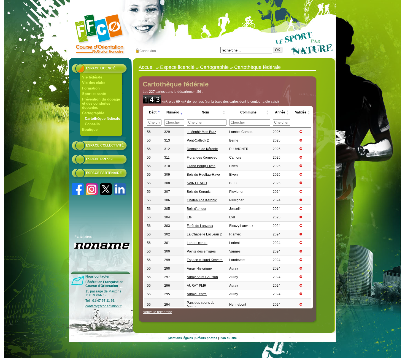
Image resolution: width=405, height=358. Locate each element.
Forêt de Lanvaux (200, 226)
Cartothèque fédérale (102, 118)
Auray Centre (197, 294)
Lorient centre (197, 243)
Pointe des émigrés (201, 251)
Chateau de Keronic (202, 200)
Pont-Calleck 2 (198, 140)
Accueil (147, 67)
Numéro (172, 112)
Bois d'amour (196, 209)
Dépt (152, 112)
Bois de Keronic (198, 192)
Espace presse (100, 159)
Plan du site (228, 338)
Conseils (92, 124)
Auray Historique (199, 268)
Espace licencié (101, 68)
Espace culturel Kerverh (205, 260)
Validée (300, 112)
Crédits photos (206, 338)
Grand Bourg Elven (201, 166)
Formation (91, 88)
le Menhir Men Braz (201, 132)
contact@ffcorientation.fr (103, 306)
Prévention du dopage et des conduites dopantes (101, 103)
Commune (248, 112)
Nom (205, 112)
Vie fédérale (92, 77)
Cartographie (93, 113)
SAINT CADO (197, 183)
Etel (190, 217)
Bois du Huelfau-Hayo (203, 175)
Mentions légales (180, 338)
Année (280, 112)
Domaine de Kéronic (202, 149)
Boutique (90, 130)
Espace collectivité (105, 145)
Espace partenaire (104, 173)
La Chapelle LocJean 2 (204, 234)
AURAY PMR (196, 286)
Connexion (147, 51)
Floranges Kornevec (202, 157)
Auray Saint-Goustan (202, 277)
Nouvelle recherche (157, 312)
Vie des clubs (93, 83)
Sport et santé (94, 94)
